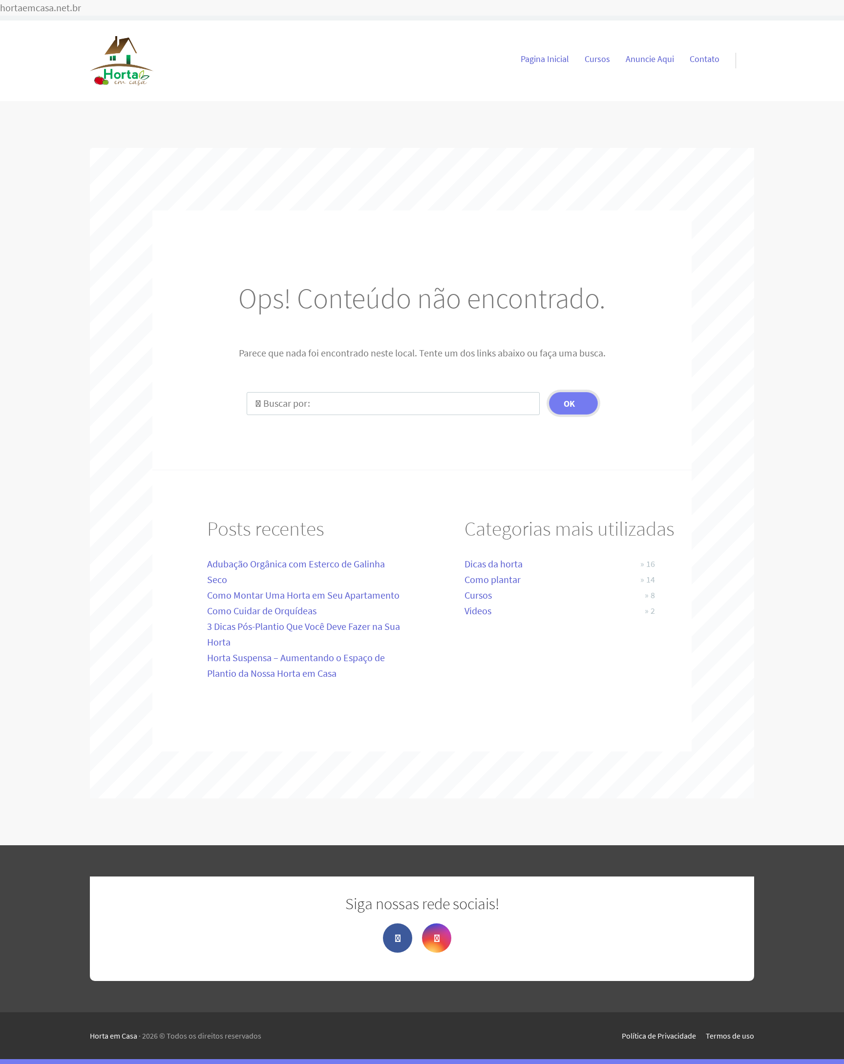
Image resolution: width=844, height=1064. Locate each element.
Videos (477, 611)
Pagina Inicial (545, 59)
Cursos (597, 59)
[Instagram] (436, 938)
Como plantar (492, 579)
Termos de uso (730, 1036)
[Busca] (740, 49)
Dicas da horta (493, 564)
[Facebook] (397, 938)
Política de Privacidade (659, 1036)
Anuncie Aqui (650, 59)
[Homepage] (121, 60)
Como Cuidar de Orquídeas (261, 611)
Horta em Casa (113, 1036)
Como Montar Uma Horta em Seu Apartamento (303, 595)
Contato (704, 59)
